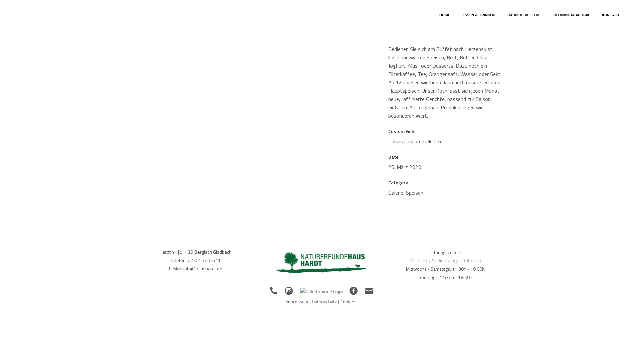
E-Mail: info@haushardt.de (195, 268)
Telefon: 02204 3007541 (196, 260)
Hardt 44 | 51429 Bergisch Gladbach (196, 251)
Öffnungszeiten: (445, 252)
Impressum (297, 301)
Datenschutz (324, 301)
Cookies (349, 301)
